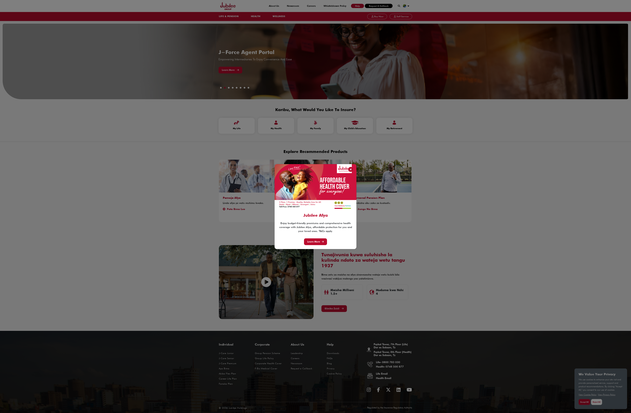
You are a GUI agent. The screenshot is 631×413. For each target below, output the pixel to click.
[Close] (350, 169)
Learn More (313, 241)
